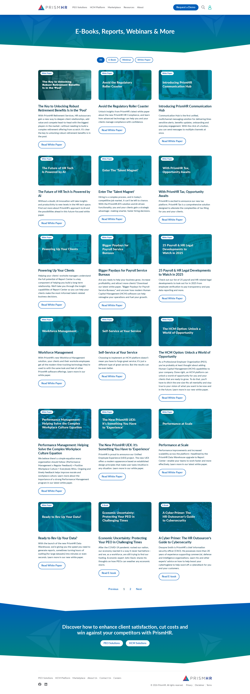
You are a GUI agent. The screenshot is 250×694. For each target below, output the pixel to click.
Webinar (126, 60)
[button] (79, 7)
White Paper (144, 60)
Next (139, 589)
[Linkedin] (45, 684)
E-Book (112, 60)
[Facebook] (39, 684)
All (100, 60)
